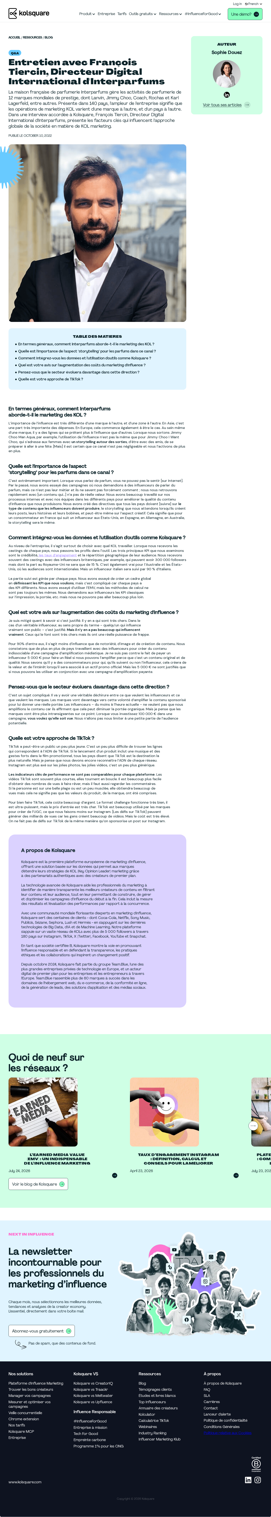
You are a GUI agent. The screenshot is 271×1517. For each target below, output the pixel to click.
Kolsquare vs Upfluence (93, 1402)
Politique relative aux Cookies (228, 1433)
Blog (49, 37)
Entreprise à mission (90, 1427)
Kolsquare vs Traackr (91, 1389)
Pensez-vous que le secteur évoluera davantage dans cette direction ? (78, 372)
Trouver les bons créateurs (31, 1389)
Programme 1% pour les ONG (99, 1446)
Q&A (15, 53)
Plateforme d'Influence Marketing (36, 1383)
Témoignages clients (155, 1389)
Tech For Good (86, 1434)
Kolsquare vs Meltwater (93, 1396)
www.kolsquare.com (25, 1482)
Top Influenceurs (152, 1402)
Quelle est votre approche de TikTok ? (50, 379)
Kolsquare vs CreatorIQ (93, 1383)
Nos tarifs (17, 1425)
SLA (207, 1396)
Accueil (14, 37)
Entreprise (17, 1438)
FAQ (207, 1389)
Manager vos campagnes (30, 1396)
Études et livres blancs (157, 1396)
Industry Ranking (152, 1433)
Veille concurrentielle (25, 1413)
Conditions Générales (222, 1427)
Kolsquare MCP (21, 1431)
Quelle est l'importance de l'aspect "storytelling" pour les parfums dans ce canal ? (87, 351)
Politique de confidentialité (225, 1420)
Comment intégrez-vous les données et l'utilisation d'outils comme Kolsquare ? (84, 358)
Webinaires (148, 1427)
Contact (211, 1408)
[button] (253, 4)
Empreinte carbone (90, 1440)
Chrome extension (24, 1419)
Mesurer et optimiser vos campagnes (30, 1404)
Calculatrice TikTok (154, 1420)
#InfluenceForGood (90, 1421)
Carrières (212, 1402)
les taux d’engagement (57, 555)
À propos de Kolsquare (223, 1383)
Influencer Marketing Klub (160, 1439)
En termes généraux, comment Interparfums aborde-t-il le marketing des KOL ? (86, 344)
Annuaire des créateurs (158, 1408)
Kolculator (147, 1414)
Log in (237, 4)
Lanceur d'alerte (217, 1414)
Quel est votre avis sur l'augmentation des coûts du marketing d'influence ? (82, 365)
